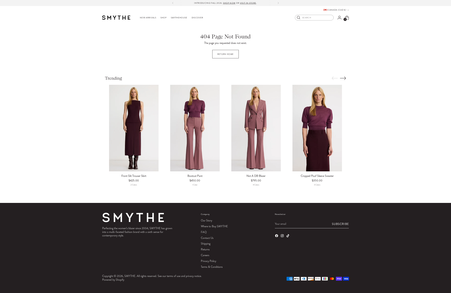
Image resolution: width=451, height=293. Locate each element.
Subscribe (340, 224)
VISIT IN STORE (248, 3)
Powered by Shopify (113, 280)
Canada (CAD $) (337, 9)
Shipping (205, 244)
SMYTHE (129, 276)
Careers (205, 255)
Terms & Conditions (212, 267)
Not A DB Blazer (255, 176)
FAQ (204, 232)
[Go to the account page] (339, 17)
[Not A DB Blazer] (256, 128)
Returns (205, 249)
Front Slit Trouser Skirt (133, 176)
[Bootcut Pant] (195, 128)
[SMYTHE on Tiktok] (288, 236)
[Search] (298, 18)
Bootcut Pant (194, 176)
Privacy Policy (208, 261)
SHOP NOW (229, 3)
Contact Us (207, 238)
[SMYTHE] (116, 18)
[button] (335, 78)
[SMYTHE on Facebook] (277, 236)
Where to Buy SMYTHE (214, 226)
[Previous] (173, 3)
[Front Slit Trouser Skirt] (134, 128)
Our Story (206, 220)
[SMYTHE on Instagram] (282, 236)
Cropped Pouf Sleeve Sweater (317, 176)
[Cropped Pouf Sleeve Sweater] (317, 128)
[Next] (278, 3)
